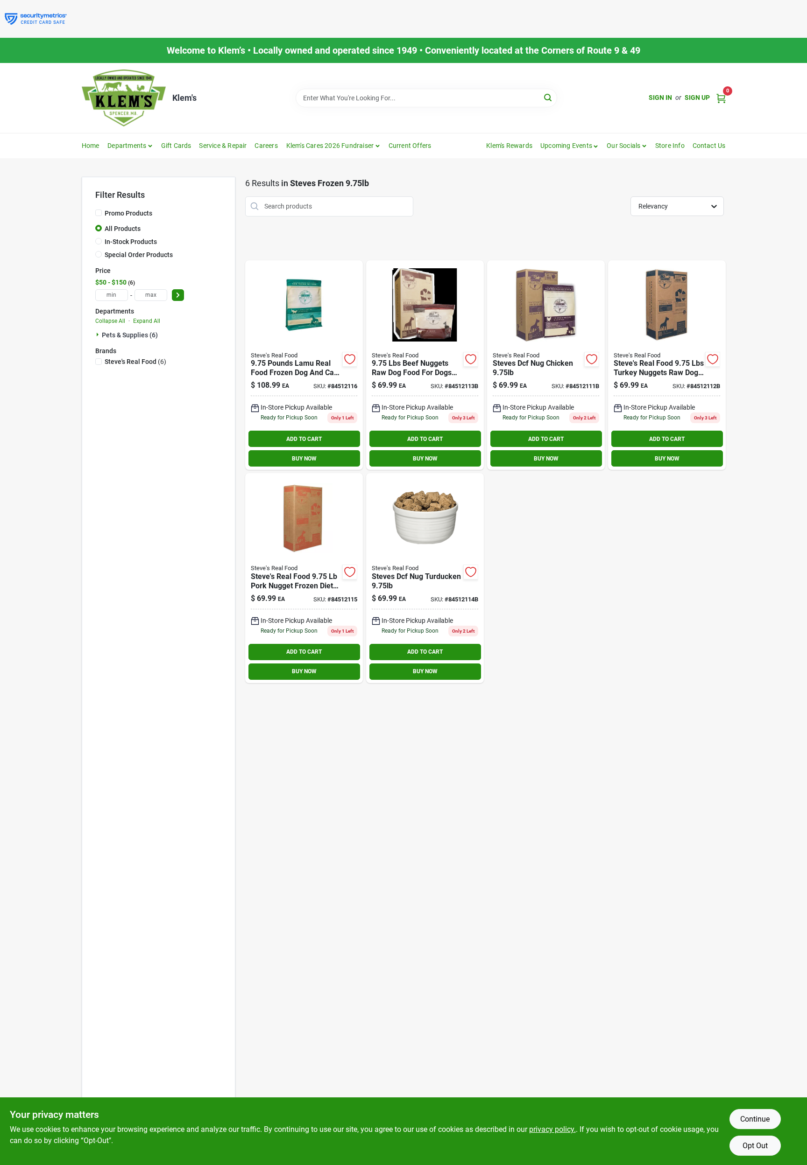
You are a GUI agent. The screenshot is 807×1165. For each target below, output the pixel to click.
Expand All (146, 321)
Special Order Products (139, 254)
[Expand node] (98, 334)
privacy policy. (552, 1129)
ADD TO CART (304, 439)
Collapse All (110, 321)
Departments (126, 145)
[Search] (548, 97)
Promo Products (128, 213)
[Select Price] (178, 295)
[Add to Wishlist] (349, 359)
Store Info (670, 145)
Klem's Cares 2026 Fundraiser (330, 145)
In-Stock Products (131, 241)
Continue (755, 1119)
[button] (569, 145)
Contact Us (709, 145)
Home (90, 145)
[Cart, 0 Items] (721, 98)
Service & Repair (223, 145)
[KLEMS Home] (124, 98)
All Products (123, 228)
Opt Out (755, 1145)
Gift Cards (176, 145)
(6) (135, 361)
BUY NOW (304, 458)
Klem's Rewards (509, 145)
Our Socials (623, 145)
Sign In (660, 97)
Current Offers (410, 145)
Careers (266, 145)
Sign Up (697, 97)
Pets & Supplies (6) (130, 335)
